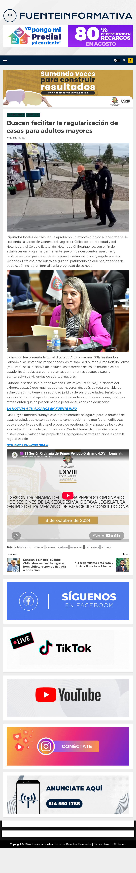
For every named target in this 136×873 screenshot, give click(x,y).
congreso (50, 547)
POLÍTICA (33, 114)
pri (103, 547)
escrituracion (76, 547)
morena (95, 547)
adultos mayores (23, 547)
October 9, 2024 (17, 138)
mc (86, 547)
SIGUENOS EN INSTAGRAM (27, 445)
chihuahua (38, 547)
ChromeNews (101, 844)
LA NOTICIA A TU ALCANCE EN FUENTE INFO (42, 408)
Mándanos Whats (130, 60)
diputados (63, 547)
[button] (5, 60)
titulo (109, 547)
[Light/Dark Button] (117, 60)
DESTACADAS (16, 114)
